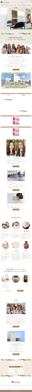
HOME (2, 385)
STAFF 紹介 (16, 166)
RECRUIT (14, 385)
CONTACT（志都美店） (23, 385)
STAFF (7, 385)
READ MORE (16, 209)
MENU (10, 385)
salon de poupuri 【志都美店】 (22, 2)
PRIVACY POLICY (28, 385)
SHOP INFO (17, 385)
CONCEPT (16, 69)
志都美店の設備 (20, 290)
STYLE (12, 385)
